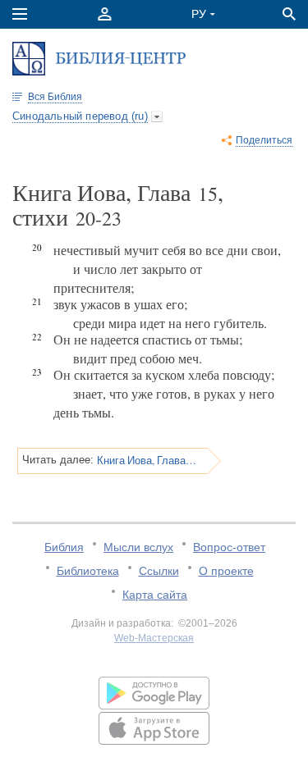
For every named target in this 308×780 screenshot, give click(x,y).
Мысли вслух (138, 547)
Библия (64, 547)
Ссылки (159, 570)
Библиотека (88, 570)
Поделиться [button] (264, 140)
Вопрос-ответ (229, 547)
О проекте (226, 570)
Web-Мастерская (154, 638)
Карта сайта (154, 594)
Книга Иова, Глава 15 (146, 460)
